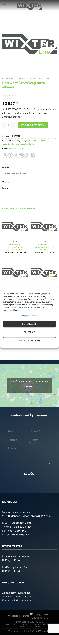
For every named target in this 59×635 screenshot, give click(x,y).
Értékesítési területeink (18, 624)
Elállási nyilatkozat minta (16, 600)
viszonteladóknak (38, 78)
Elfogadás (29, 323)
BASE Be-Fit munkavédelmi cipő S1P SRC (43, 247)
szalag (20, 78)
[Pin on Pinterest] (26, 155)
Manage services (29, 316)
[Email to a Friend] (21, 155)
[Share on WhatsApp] (5, 155)
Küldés (29, 473)
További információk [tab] (14, 173)
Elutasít (29, 332)
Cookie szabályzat (44, 624)
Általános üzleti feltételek (16, 596)
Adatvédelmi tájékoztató (29, 622)
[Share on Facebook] (10, 155)
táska (28, 141)
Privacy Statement (30, 626)
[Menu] (4, 5)
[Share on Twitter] (15, 155)
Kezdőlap (7, 78)
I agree (28, 387)
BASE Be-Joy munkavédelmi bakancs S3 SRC (15, 247)
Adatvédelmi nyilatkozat (16, 592)
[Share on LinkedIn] (32, 155)
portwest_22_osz (17, 148)
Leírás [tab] (5, 167)
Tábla (22, 141)
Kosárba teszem (33, 125)
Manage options (29, 340)
